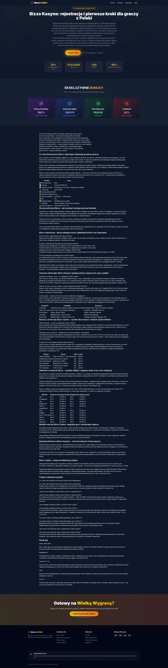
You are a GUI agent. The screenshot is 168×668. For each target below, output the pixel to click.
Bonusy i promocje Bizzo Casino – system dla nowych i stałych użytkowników (65, 142)
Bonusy (120, 3)
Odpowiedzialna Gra (91, 637)
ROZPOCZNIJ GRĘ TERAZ (84, 614)
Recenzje (129, 3)
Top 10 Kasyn (60, 635)
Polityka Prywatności (91, 640)
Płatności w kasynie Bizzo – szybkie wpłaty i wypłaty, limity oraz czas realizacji (65, 144)
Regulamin (88, 642)
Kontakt (87, 635)
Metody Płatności (62, 642)
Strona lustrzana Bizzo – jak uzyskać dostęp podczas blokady (59, 136)
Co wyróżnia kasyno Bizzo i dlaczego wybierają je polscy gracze (60, 134)
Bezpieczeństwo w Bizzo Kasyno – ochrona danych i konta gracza (61, 148)
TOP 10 (112, 3)
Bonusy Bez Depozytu (63, 637)
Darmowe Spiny (61, 640)
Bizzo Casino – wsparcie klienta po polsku (53, 150)
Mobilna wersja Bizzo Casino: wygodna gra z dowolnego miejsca (60, 146)
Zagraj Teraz (73, 53)
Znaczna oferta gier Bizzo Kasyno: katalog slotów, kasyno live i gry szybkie (64, 140)
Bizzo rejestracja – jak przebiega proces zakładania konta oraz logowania (63, 138)
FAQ (135, 3)
